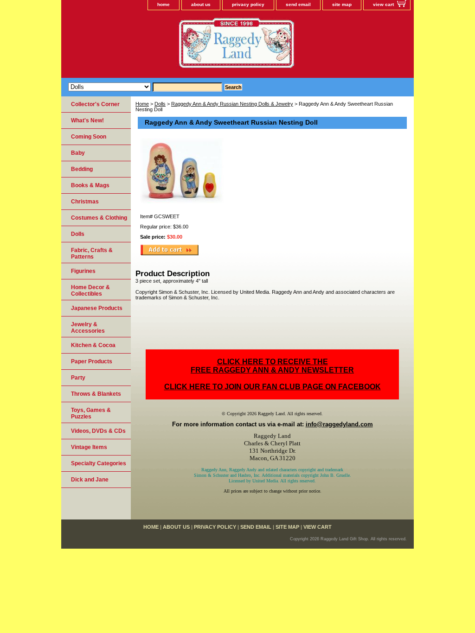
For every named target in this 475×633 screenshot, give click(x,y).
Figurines (83, 271)
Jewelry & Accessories (88, 327)
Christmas (85, 201)
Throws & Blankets (96, 394)
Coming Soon (88, 136)
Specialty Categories (98, 463)
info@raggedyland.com (339, 424)
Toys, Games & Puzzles (91, 413)
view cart (383, 4)
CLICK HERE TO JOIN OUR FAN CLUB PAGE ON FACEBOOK (272, 387)
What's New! (87, 120)
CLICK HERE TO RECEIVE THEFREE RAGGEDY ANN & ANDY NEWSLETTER (272, 366)
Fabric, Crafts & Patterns (92, 253)
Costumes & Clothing (99, 218)
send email (298, 4)
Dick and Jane (90, 479)
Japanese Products (96, 308)
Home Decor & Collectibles (90, 290)
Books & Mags (90, 185)
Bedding (82, 169)
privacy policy (248, 4)
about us (201, 4)
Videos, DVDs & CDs (98, 431)
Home (142, 104)
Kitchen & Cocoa (93, 345)
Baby (78, 153)
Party (78, 377)
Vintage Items (89, 447)
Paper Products (91, 361)
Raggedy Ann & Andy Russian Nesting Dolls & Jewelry (232, 104)
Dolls (160, 104)
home (163, 4)
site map (342, 4)
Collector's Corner (95, 104)
